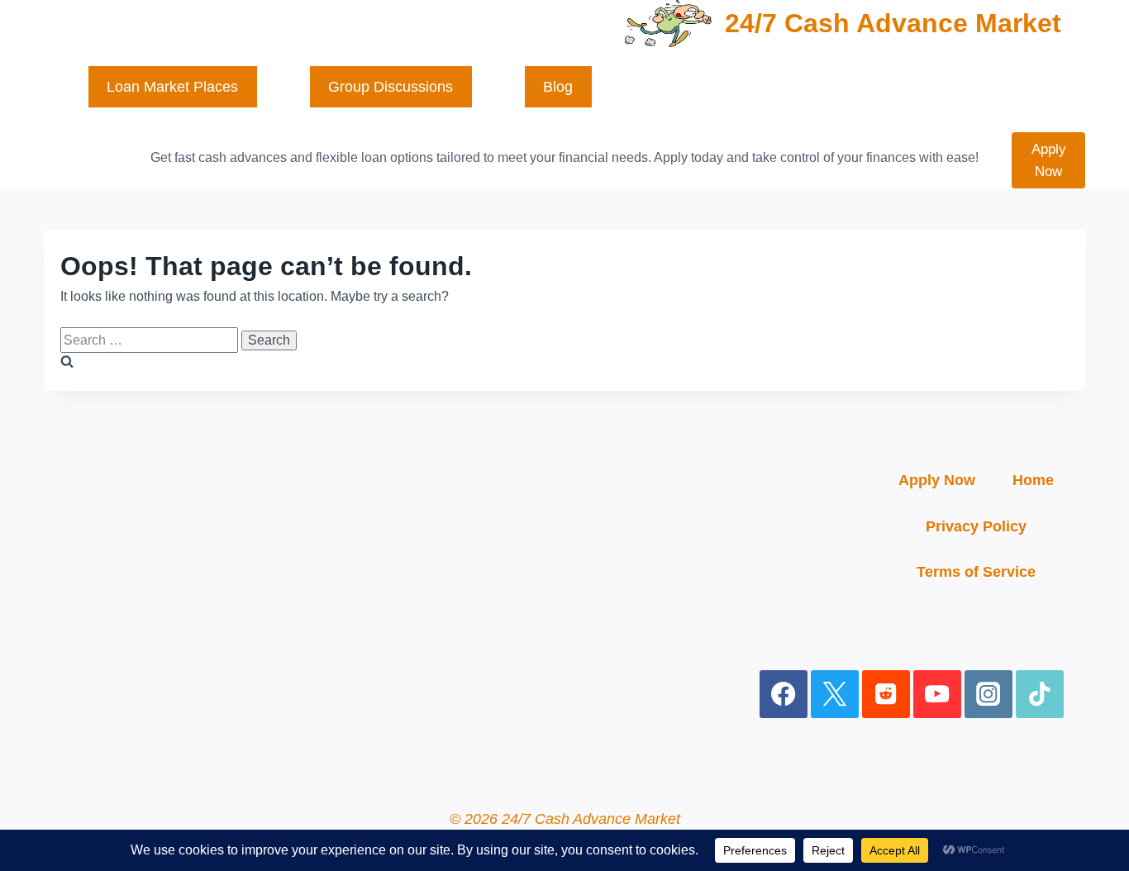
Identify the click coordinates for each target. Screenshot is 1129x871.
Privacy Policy (976, 526)
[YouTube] (937, 694)
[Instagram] (989, 694)
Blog (558, 87)
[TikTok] (1040, 694)
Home (1033, 480)
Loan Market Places (172, 87)
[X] (835, 694)
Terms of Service (976, 572)
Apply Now (1048, 160)
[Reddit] (886, 694)
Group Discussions (390, 87)
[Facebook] (784, 694)
